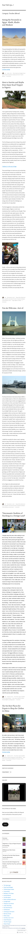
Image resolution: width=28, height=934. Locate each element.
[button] (10, 796)
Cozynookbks (7, 891)
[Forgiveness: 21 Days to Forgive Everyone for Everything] (24, 844)
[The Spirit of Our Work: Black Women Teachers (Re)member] (24, 856)
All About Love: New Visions (9, 850)
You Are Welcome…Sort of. (13, 308)
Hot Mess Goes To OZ (8, 917)
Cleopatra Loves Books (9, 903)
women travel (11, 507)
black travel (17, 73)
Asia (15, 696)
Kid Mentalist (7, 909)
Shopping (18, 758)
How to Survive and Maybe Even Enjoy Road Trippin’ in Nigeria (13, 85)
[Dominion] (24, 839)
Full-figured (14, 758)
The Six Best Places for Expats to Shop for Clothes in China (13, 708)
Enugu (13, 300)
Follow (5, 824)
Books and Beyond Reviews (10, 899)
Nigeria (16, 300)
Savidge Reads (7, 901)
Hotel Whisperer (7, 919)
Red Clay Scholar (7, 913)
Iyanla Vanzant (5, 847)
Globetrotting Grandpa (9, 889)
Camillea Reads (7, 897)
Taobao (21, 758)
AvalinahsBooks (7, 895)
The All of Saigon (7, 921)
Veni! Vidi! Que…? (8, 5)
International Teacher (13, 505)
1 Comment (17, 507)
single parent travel (16, 74)
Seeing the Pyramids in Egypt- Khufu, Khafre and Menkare (11, 22)
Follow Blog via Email (9, 808)
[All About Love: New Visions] (24, 851)
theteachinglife (5, 699)
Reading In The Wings (9, 893)
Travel (9, 300)
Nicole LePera (5, 867)
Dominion (5, 838)
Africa (14, 73)
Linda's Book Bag (7, 905)
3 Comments (8, 76)
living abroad (9, 74)
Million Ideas (7, 915)
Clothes (3, 758)
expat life (6, 505)
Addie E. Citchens (6, 839)
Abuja (17, 297)
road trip (19, 300)
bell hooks (4, 851)
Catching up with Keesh (9, 911)
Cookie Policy (23, 928)
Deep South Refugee (8, 887)
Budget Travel (22, 73)
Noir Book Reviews (8, 907)
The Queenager (7, 885)
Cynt (5, 73)
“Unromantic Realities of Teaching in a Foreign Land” (13, 514)
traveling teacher (11, 699)
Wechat (3, 760)
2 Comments (8, 760)
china (13, 698)
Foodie (3, 698)
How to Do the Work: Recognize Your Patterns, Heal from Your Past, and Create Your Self (12, 863)
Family (6, 74)
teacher (22, 698)
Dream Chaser (7, 923)
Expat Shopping (8, 758)
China (17, 696)
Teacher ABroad (5, 300)
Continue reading (6, 69)
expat (3, 74)
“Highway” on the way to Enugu (9, 166)
